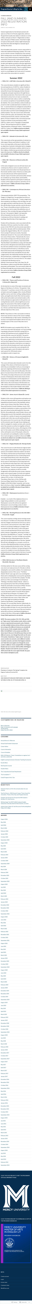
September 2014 (5, 1147)
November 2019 (5, 993)
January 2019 (4, 1020)
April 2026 (3, 825)
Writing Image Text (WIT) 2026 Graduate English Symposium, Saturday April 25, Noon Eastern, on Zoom (14, 802)
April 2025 (3, 848)
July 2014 (3, 1153)
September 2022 (5, 913)
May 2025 (3, 846)
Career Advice (4, 746)
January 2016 (4, 1103)
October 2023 (4, 878)
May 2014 (3, 1156)
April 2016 (3, 1094)
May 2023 (3, 890)
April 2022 (3, 925)
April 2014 (3, 1159)
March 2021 (4, 955)
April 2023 (3, 893)
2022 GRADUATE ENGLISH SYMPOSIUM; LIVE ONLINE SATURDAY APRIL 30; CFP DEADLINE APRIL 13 (15, 678)
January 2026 (4, 834)
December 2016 (5, 1079)
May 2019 (3, 1008)
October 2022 (4, 911)
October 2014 (4, 1144)
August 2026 (4, 819)
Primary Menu (30, 9)
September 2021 (5, 940)
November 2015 (5, 1109)
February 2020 (4, 984)
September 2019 (5, 999)
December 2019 (5, 990)
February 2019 (4, 1017)
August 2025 (4, 843)
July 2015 (3, 1120)
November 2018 (5, 1026)
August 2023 (4, 884)
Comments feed (5, 1285)
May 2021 (3, 949)
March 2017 (4, 1070)
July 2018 (3, 1038)
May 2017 (3, 1064)
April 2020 (3, 979)
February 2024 (4, 872)
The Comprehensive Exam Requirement (11, 771)
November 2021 (5, 934)
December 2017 (5, 1052)
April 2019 (3, 1011)
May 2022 (3, 922)
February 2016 (4, 1100)
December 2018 (5, 1023)
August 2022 (4, 916)
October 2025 (4, 837)
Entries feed (4, 1282)
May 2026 (3, 822)
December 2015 (5, 1106)
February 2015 (4, 1135)
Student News (4, 768)
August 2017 (4, 1061)
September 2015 (5, 1115)
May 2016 (3, 1091)
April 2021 (3, 952)
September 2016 (5, 1088)
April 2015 (3, 1129)
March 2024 (4, 869)
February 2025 (4, 854)
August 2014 (4, 1150)
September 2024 (5, 863)
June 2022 (3, 919)
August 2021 (4, 943)
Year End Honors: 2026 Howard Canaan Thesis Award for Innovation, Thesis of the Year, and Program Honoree (15, 793)
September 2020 (5, 967)
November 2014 (5, 1141)
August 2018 (4, 1035)
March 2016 (4, 1097)
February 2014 (4, 1162)
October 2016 (4, 1085)
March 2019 (4, 1014)
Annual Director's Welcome (8, 740)
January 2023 (4, 902)
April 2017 (3, 1067)
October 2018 (4, 1029)
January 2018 (4, 1049)
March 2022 (4, 928)
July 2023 (3, 887)
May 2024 (3, 866)
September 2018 (5, 1032)
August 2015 (4, 1117)
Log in (2, 1279)
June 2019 (3, 1005)
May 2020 (3, 976)
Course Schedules (6, 15)
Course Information (6, 749)
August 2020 (4, 970)
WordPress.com (5, 1288)
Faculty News (4, 762)
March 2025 (4, 851)
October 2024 (4, 860)
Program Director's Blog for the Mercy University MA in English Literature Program (12, 9)
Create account (5, 1276)
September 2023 (5, 881)
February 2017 (4, 1073)
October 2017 (4, 1055)
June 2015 (3, 1123)
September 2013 (5, 1165)
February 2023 (4, 899)
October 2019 (4, 996)
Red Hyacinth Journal (6, 765)
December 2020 (5, 961)
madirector (11, 27)
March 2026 (4, 828)
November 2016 (5, 1082)
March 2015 (4, 1132)
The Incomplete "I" (6, 774)
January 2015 (4, 1138)
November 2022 (5, 908)
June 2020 (3, 973)
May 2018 (3, 1041)
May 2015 (3, 1126)
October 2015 (4, 1112)
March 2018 (4, 1044)
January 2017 (4, 1076)
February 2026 (4, 831)
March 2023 (4, 896)
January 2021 (4, 958)
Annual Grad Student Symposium (9, 743)
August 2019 (4, 1002)
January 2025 (4, 857)
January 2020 (4, 987)
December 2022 (5, 905)
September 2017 (5, 1058)
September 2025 (5, 840)
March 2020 (4, 981)
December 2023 (5, 875)
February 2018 (4, 1047)
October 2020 (4, 964)
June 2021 (3, 946)
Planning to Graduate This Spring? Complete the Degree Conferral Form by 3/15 (14, 670)
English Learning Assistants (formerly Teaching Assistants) (16, 759)
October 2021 (4, 937)
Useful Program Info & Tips (8, 777)
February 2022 (4, 931)
